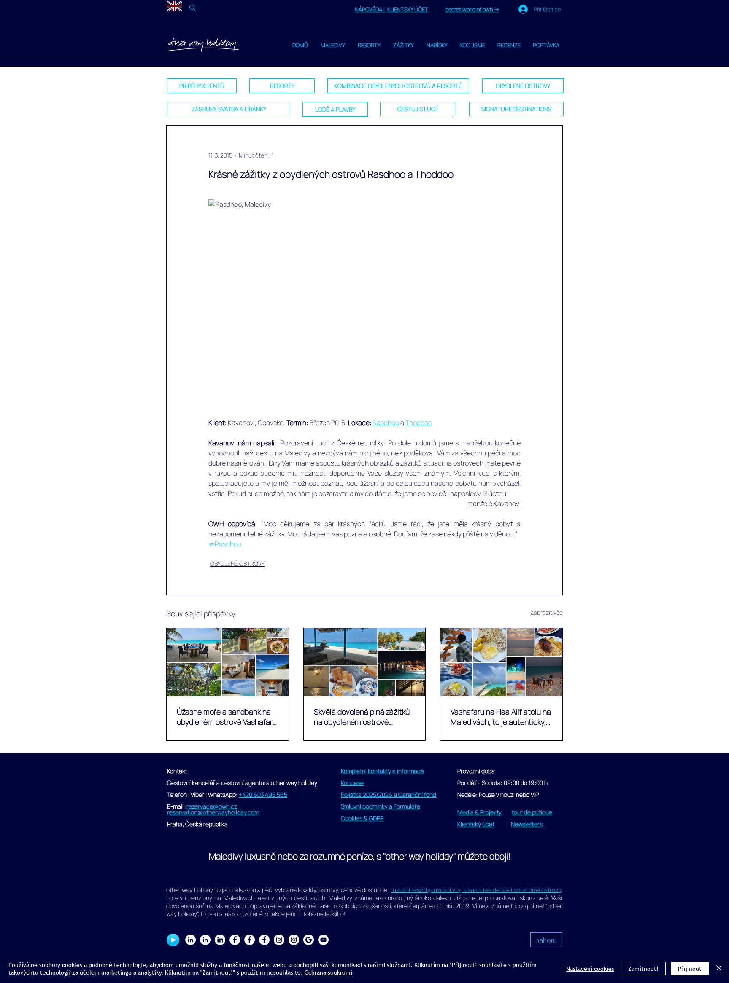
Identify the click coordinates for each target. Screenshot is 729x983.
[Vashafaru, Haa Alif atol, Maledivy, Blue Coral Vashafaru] (501, 662)
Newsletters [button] (527, 824)
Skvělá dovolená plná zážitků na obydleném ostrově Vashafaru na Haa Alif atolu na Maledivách (364, 717)
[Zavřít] (719, 968)
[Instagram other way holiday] (279, 940)
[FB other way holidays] (264, 940)
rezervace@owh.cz (211, 806)
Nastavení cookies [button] (590, 968)
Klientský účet (475, 824)
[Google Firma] (308, 940)
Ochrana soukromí (328, 972)
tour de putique (532, 812)
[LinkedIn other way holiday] (205, 940)
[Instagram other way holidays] (294, 940)
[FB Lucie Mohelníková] (235, 940)
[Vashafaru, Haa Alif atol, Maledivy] (365, 662)
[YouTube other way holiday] (323, 940)
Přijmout (690, 968)
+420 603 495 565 (263, 794)
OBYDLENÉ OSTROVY (237, 564)
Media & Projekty (479, 812)
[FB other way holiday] (249, 940)
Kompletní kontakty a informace (382, 771)
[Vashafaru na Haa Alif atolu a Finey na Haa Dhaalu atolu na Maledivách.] (228, 662)
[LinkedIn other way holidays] (220, 940)
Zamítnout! (643, 968)
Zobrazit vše (546, 612)
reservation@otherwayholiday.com (213, 812)
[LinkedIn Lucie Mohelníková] (190, 940)
